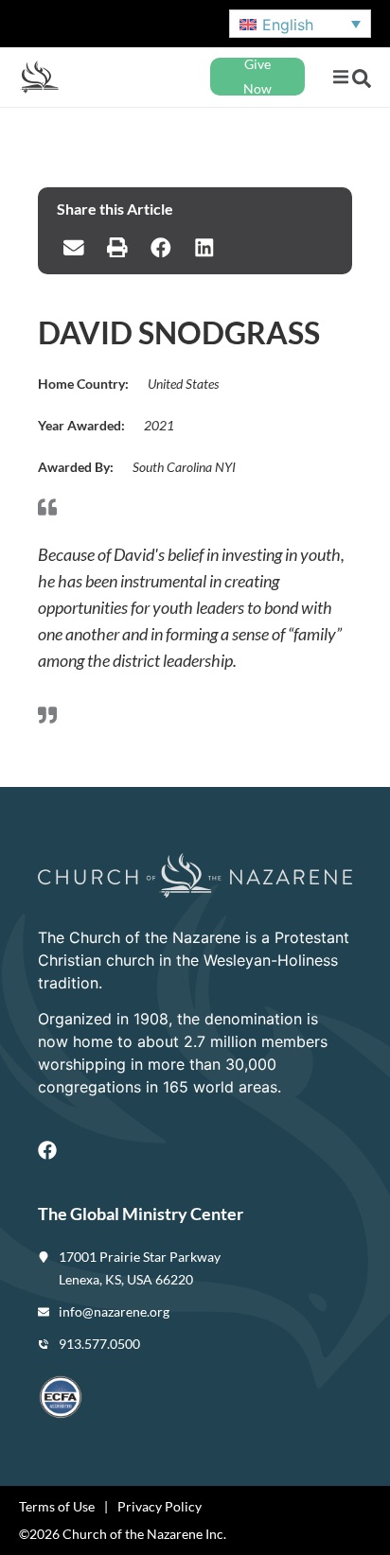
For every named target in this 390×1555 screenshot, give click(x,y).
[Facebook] (47, 1150)
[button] (340, 77)
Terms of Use (57, 1506)
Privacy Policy (159, 1506)
